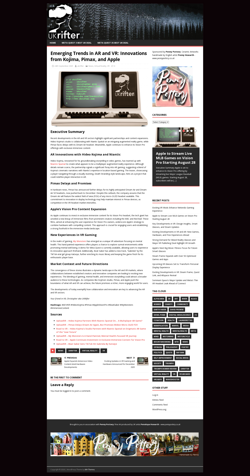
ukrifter (80, 66)
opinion (158, 347)
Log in (155, 395)
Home (53, 42)
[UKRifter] (125, 38)
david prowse (177, 309)
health (171, 320)
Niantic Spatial (58, 164)
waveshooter (172, 379)
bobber (157, 304)
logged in (67, 391)
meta (193, 331)
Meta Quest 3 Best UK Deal (77, 42)
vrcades (158, 379)
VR (108, 66)
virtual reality (89, 350)
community (182, 304)
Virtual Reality (100, 66)
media (186, 325)
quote (169, 352)
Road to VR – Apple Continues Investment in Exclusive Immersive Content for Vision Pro (100, 339)
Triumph (169, 363)
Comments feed (160, 404)
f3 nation (158, 320)
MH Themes (90, 469)
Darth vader (160, 309)
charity (169, 304)
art (176, 299)
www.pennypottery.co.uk (163, 58)
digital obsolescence (180, 315)
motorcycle (184, 336)
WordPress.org (159, 409)
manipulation (161, 325)
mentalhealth (180, 331)
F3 (196, 315)
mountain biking (162, 342)
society (157, 363)
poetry (185, 347)
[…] (174, 180)
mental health (161, 331)
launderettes (185, 320)
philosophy (172, 347)
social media (182, 358)
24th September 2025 (64, 66)
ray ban (180, 352)
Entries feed (157, 399)
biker (184, 299)
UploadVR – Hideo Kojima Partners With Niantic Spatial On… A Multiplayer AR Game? (99, 320)
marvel (175, 325)
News (91, 66)
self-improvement (163, 358)
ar (169, 299)
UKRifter (72, 350)
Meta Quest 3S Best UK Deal (113, 42)
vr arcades (184, 374)
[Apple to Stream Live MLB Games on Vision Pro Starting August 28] (176, 137)
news (60, 350)
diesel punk (159, 315)
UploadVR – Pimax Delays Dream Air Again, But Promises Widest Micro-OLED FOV (97, 324)
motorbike (168, 336)
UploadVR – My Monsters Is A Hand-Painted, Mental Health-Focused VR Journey (96, 336)
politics (158, 352)
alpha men (159, 299)
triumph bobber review (165, 369)
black (194, 299)
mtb (177, 342)
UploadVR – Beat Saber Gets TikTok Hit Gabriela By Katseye (86, 344)
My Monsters (79, 241)
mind (156, 336)
